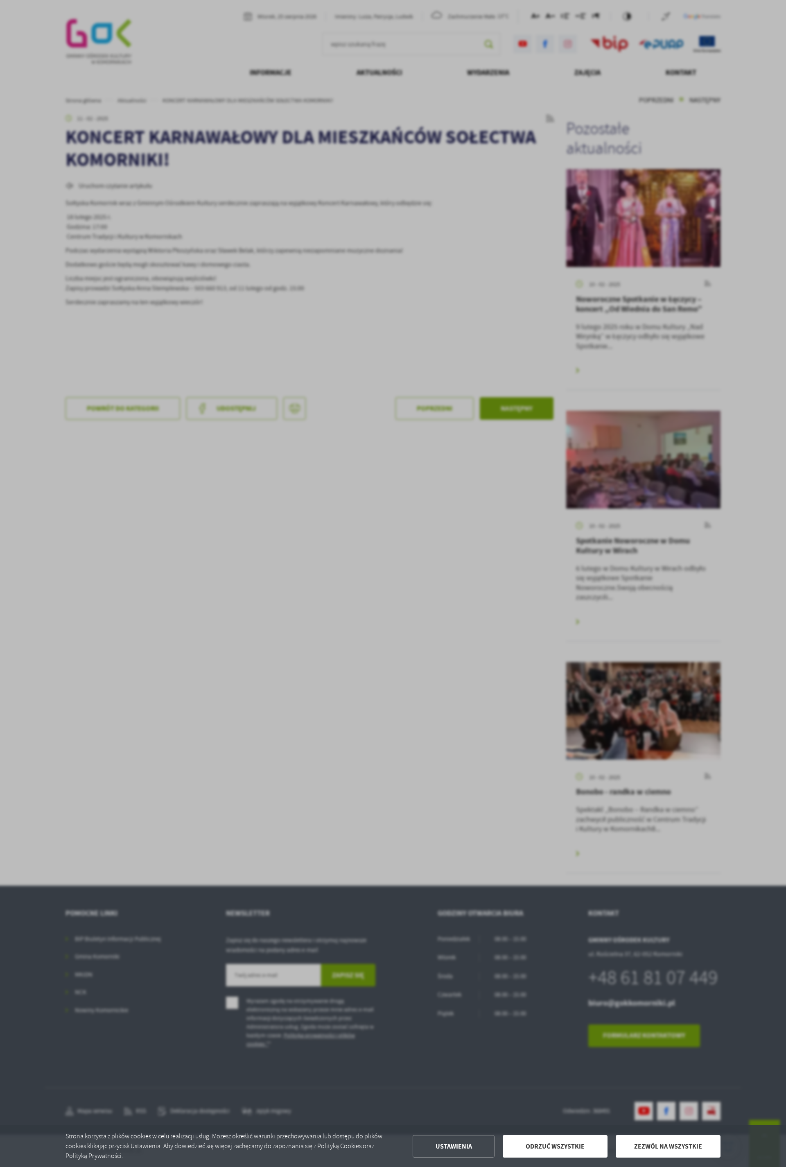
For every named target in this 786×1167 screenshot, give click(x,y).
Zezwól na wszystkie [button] (668, 1146)
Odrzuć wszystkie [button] (555, 1146)
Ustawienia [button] (454, 1146)
